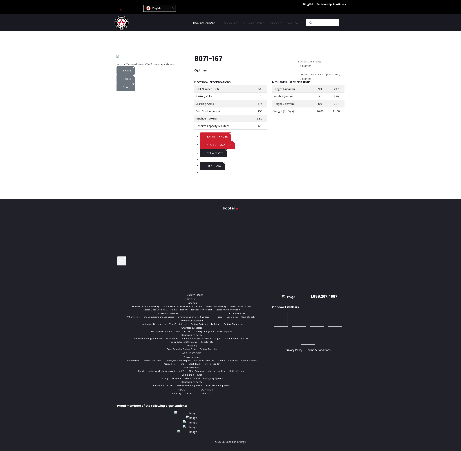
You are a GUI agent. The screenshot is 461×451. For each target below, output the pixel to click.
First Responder (212, 363)
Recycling (192, 345)
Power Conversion (168, 313)
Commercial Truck (151, 360)
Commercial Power (192, 374)
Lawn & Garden (249, 360)
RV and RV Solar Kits (204, 360)
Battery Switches (199, 324)
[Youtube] (127, 10)
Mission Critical (192, 378)
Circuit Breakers (249, 316)
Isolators (215, 324)
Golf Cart (233, 360)
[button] (160, 8)
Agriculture (169, 363)
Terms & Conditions (318, 350)
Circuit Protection (237, 313)
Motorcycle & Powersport (178, 360)
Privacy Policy (294, 350)
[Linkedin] (133, 10)
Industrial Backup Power (218, 385)
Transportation (192, 357)
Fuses (219, 316)
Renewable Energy (192, 335)
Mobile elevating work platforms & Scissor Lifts (161, 371)
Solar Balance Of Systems (184, 341)
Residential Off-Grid (163, 385)
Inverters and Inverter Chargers (193, 316)
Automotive (133, 360)
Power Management (192, 320)
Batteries (192, 303)
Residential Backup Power (190, 385)
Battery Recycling (208, 349)
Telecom (176, 378)
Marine (221, 360)
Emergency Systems (213, 378)
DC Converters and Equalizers (159, 316)
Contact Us (207, 393)
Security (164, 378)
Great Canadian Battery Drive (181, 349)
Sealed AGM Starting (215, 306)
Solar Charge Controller (237, 338)
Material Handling (216, 371)
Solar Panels (172, 338)
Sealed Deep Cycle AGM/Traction (160, 309)
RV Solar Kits (206, 341)
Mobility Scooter (237, 371)
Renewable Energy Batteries (148, 338)
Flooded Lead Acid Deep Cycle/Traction (182, 306)
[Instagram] (139, 10)
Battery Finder (204, 22)
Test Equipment (183, 331)
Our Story (176, 393)
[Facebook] (115, 10)
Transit (181, 363)
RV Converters (133, 316)
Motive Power (191, 367)
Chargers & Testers (191, 327)
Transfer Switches (178, 324)
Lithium (184, 309)
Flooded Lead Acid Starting (145, 306)
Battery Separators (233, 324)
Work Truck (194, 363)
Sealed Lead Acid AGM (240, 306)
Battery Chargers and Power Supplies (213, 331)
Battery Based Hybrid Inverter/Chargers (202, 338)
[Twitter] (121, 10)
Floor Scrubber (196, 371)
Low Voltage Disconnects (153, 324)
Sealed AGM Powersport (228, 309)
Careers (189, 393)
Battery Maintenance (161, 331)
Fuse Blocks (232, 316)
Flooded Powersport (201, 309)
